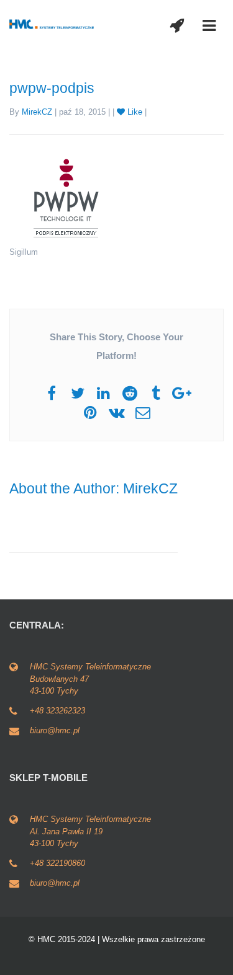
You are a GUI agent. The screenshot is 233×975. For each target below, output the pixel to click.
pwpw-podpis (51, 88)
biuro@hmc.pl (55, 730)
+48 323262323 (57, 710)
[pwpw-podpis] (65, 196)
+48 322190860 (57, 863)
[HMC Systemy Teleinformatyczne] (52, 23)
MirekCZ (37, 112)
